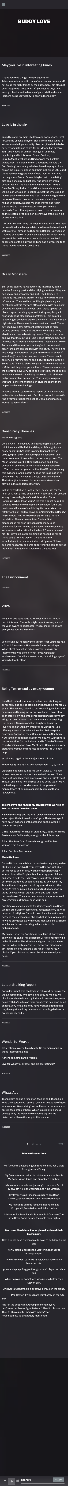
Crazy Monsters (14, 274)
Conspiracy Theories (18, 431)
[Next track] (17, 1480)
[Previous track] (5, 1480)
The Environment (15, 577)
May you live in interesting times (27, 65)
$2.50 (58, 1480)
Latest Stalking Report (19, 985)
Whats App (10, 1092)
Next (60, 1143)
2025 (6, 606)
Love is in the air (14, 124)
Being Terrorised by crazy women (28, 689)
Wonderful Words (16, 1042)
